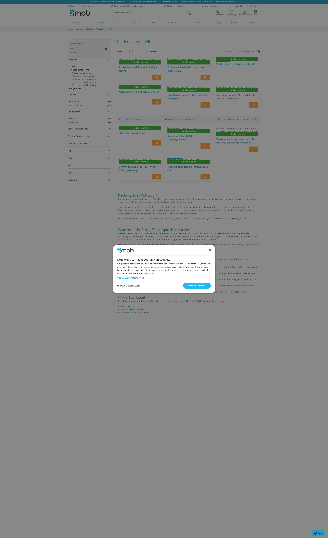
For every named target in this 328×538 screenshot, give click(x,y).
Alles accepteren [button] (197, 285)
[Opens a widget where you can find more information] (318, 533)
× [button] (210, 250)
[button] (164, 278)
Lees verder (149, 273)
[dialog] (164, 269)
